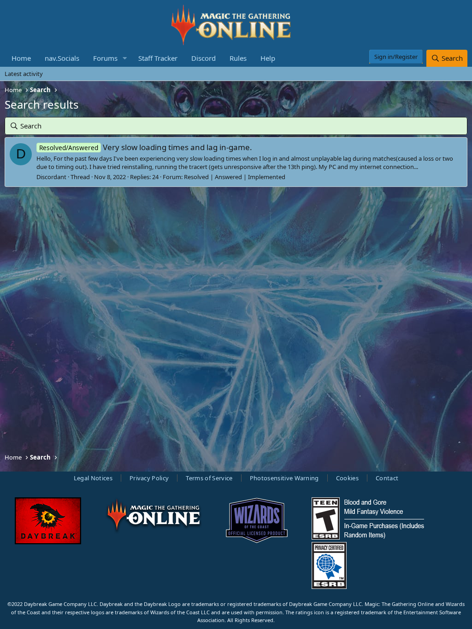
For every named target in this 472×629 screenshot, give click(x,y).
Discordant (51, 177)
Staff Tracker (157, 58)
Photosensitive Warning (284, 478)
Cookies (347, 478)
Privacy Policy (149, 478)
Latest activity (24, 74)
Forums (105, 58)
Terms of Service (209, 478)
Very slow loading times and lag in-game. (145, 147)
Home (21, 58)
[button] (124, 58)
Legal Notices (93, 478)
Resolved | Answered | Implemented (234, 177)
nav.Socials (62, 58)
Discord (203, 58)
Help (267, 58)
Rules (238, 58)
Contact (387, 478)
